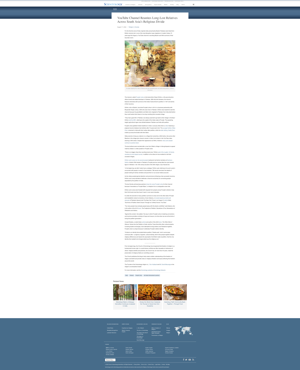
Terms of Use (144, 364)
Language (107, 344)
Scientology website (146, 270)
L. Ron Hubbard (152, 264)
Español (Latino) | (111, 349)
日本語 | (149, 351)
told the (132, 120)
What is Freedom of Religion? (156, 328)
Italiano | (129, 351)
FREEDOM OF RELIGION (156, 324)
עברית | (109, 351)
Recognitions (148, 4)
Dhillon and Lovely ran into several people (136, 160)
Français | (149, 349)
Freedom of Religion (130, 4)
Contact (163, 364)
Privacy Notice (137, 364)
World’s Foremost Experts (126, 331)
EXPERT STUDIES (125, 324)
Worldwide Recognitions (112, 330)
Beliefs (165, 4)
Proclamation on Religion (157, 335)
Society (172, 4)
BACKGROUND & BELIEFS (142, 324)
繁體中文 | (110, 347)
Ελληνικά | (169, 349)
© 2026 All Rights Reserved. (118, 364)
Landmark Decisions (111, 332)
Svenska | (110, 354)
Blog (177, 4)
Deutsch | (129, 349)
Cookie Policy (151, 364)
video (166, 126)
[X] (186, 360)
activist (144, 222)
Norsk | (130, 352)
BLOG (115, 9)
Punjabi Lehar (140, 97)
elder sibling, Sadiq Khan (168, 130)
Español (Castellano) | (172, 347)
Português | (150, 352)
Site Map (168, 364)
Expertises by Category (127, 328)
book (139, 208)
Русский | (169, 352)
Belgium (168, 332)
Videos (183, 4)
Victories (140, 4)
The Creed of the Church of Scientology (142, 333)
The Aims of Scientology (142, 330)
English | (148, 347)
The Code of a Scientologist (140, 337)
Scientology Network (159, 270)
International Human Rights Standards (156, 332)
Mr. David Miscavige (165, 264)
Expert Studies (157, 4)
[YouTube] (189, 360)
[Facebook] (183, 360)
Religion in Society (134, 27)
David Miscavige (140, 340)
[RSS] (193, 360)
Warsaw (168, 328)
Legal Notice (157, 364)
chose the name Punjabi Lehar (154, 184)
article (166, 200)
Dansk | (129, 347)
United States (110, 328)
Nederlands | (110, 352)
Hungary (168, 330)
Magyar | (169, 351)
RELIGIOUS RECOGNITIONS (112, 324)
